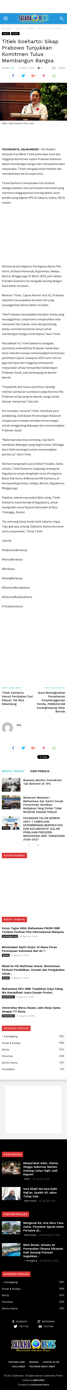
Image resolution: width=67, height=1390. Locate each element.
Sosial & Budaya (30, 1042)
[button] (61, 18)
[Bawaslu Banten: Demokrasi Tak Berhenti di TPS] (11, 785)
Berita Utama (30, 1062)
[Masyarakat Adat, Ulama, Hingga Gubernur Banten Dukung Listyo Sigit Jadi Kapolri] (11, 1167)
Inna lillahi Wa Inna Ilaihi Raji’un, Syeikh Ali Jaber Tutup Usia (40, 1192)
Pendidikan (8, 997)
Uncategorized (10, 936)
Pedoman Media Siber (42, 1366)
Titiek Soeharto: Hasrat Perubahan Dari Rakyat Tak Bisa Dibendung (17, 698)
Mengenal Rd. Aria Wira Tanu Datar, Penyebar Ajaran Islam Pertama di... (43, 1226)
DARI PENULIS (40, 771)
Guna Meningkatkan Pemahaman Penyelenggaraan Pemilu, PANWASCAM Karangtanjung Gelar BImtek (51, 702)
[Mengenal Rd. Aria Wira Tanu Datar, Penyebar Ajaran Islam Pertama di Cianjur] (11, 1227)
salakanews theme (40, 1384)
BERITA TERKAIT (13, 771)
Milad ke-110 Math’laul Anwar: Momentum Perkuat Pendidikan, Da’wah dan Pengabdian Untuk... (33, 969)
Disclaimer (18, 1366)
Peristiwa (30, 1056)
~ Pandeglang (30, 1036)
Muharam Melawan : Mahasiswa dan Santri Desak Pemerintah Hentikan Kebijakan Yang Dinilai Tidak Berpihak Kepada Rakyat (43, 805)
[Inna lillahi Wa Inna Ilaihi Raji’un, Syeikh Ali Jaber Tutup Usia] (11, 1193)
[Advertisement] (33, 6)
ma (12, 68)
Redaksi (34, 1362)
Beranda (6, 28)
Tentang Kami (16, 1362)
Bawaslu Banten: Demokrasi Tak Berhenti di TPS (42, 781)
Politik (15, 33)
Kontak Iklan (51, 1362)
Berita (6, 33)
